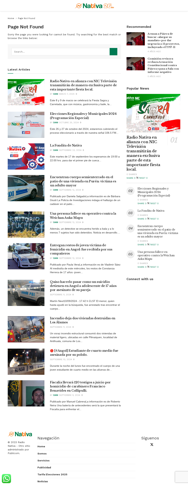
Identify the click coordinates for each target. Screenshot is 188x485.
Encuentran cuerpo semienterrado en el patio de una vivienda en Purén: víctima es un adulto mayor (83, 181)
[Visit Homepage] (94, 5)
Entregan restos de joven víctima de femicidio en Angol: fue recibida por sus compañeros (81, 249)
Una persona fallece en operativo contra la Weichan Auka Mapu (156, 255)
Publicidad (44, 467)
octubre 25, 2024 (69, 122)
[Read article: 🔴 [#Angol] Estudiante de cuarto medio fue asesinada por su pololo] (26, 362)
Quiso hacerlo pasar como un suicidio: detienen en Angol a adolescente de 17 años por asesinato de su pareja (83, 286)
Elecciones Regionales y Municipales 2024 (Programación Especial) (154, 192)
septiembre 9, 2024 (69, 395)
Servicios (43, 460)
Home (11, 18)
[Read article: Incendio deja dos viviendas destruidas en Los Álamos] (26, 329)
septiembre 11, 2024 (60, 294)
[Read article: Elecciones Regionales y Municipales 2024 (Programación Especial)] (26, 125)
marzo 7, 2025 (67, 94)
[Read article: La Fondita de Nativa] (26, 156)
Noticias (42, 481)
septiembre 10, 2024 (61, 359)
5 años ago (154, 76)
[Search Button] (113, 51)
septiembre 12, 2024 (70, 190)
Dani (55, 94)
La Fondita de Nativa (66, 145)
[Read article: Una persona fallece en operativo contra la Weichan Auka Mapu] (26, 224)
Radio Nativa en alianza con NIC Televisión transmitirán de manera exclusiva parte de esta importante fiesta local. (83, 85)
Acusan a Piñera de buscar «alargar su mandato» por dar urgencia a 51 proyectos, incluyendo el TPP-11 (164, 40)
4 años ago (154, 51)
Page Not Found (26, 18)
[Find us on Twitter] (151, 445)
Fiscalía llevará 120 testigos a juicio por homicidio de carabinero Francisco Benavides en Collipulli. (80, 386)
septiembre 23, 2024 (70, 150)
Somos (42, 453)
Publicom (13, 453)
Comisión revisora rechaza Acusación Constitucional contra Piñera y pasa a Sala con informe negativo (163, 65)
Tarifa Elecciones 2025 (52, 474)
